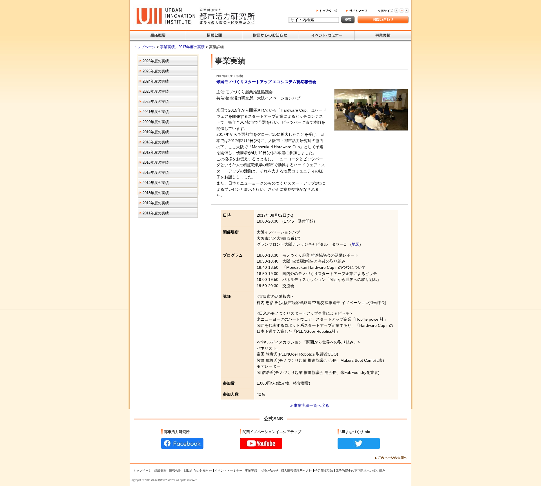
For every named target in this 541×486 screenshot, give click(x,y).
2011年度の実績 (156, 213)
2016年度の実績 (156, 162)
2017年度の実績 (156, 152)
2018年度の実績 (156, 142)
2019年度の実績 (156, 132)
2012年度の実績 (156, 203)
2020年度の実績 (156, 122)
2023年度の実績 (156, 91)
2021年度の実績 (156, 112)
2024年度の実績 (156, 81)
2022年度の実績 (156, 101)
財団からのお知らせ (198, 470)
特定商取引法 (323, 470)
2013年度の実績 (156, 193)
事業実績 (251, 470)
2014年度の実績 (156, 183)
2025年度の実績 (156, 71)
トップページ (145, 47)
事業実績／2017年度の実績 (183, 47)
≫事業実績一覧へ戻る (309, 405)
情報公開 (175, 470)
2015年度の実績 (156, 172)
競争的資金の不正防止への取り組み (360, 470)
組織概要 (160, 470)
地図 (356, 244)
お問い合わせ (269, 470)
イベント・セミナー (228, 470)
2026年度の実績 (156, 61)
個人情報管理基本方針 (296, 470)
